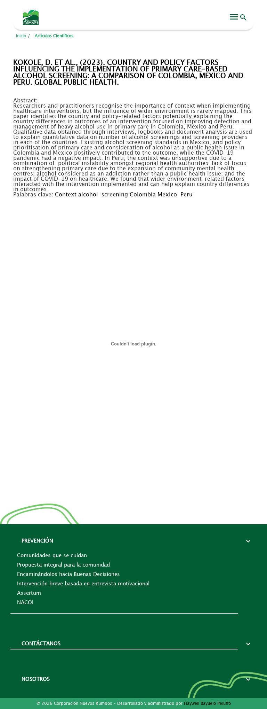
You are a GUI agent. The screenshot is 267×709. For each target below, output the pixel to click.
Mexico (167, 194)
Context (65, 194)
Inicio (21, 36)
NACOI (25, 602)
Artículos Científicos (54, 36)
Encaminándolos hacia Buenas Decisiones (68, 574)
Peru (186, 194)
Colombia (143, 194)
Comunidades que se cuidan (52, 555)
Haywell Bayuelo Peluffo (207, 704)
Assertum (29, 593)
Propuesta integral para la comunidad (63, 565)
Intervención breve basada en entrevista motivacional (83, 584)
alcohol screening (104, 194)
